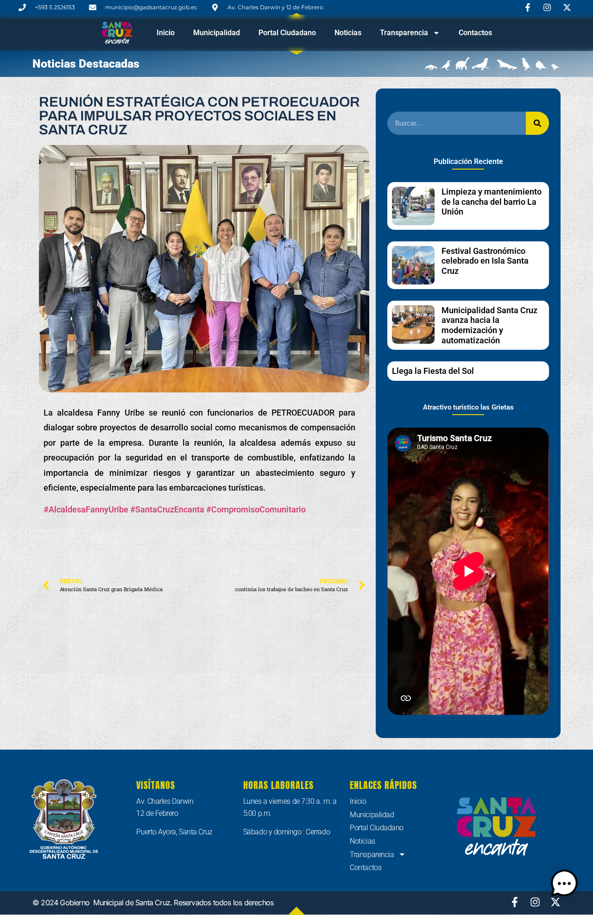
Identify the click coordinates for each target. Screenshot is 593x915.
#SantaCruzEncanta (167, 509)
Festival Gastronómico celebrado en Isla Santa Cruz (485, 261)
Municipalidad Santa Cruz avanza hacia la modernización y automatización (489, 325)
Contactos (475, 32)
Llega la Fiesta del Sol (433, 371)
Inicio (166, 32)
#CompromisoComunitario (256, 509)
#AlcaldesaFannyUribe (86, 509)
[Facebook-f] (515, 902)
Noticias (347, 32)
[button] (564, 885)
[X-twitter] (555, 902)
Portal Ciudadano (287, 32)
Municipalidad (216, 32)
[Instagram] (535, 902)
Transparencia (404, 32)
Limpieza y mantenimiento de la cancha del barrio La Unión (492, 201)
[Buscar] (537, 123)
